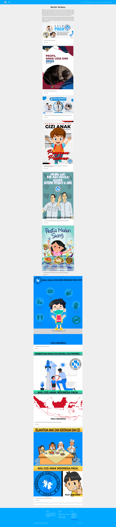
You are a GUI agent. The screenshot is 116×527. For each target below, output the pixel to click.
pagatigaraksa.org (74, 514)
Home (84, 2)
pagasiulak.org (73, 515)
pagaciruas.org (73, 517)
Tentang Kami (89, 2)
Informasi (96, 2)
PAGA (9, 2)
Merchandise (103, 2)
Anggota (109, 2)
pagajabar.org (73, 513)
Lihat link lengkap (74, 519)
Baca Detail (46, 42)
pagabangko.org (74, 516)
